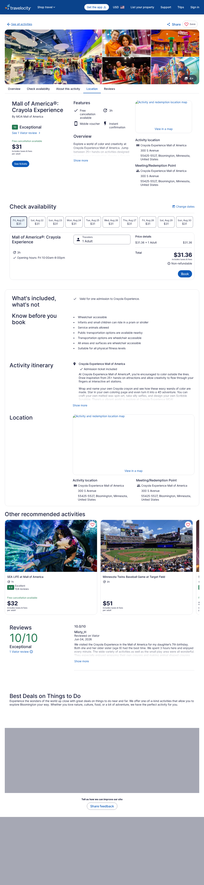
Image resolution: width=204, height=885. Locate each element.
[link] (19, 24)
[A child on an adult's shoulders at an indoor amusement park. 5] (175, 70)
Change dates (183, 206)
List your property (142, 7)
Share (176, 24)
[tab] (18, 222)
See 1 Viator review (24, 133)
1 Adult (87, 241)
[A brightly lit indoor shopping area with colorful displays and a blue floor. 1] (53, 57)
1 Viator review (19, 651)
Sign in (194, 7)
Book (185, 274)
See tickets (20, 163)
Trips (181, 7)
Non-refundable (179, 263)
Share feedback (102, 806)
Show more (81, 160)
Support (166, 7)
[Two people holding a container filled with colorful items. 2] (126, 43)
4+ (191, 78)
